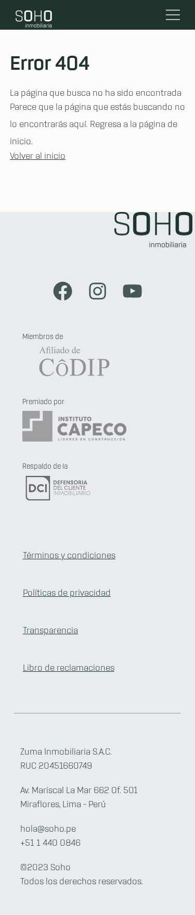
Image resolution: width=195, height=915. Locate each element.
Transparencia (50, 630)
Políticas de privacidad (67, 593)
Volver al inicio (38, 156)
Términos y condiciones (69, 555)
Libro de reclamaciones (68, 668)
